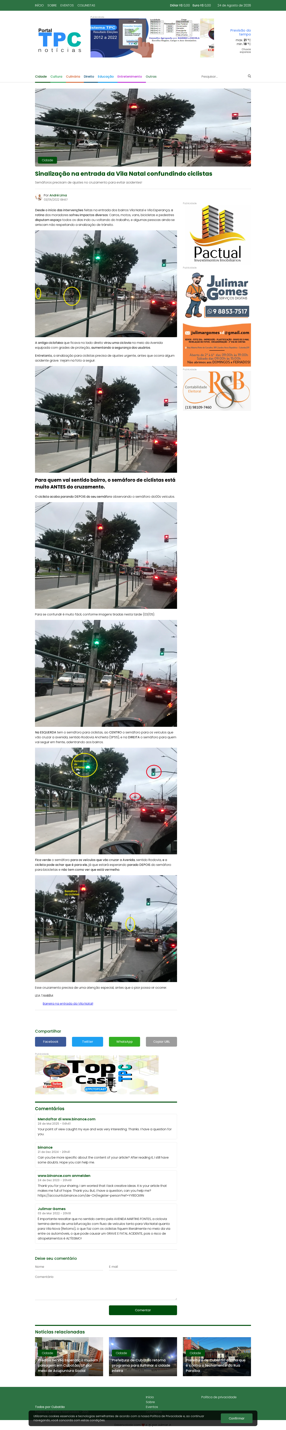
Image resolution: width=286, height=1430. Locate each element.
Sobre (52, 5)
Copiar (161, 1041)
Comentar (143, 1310)
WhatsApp (124, 1041)
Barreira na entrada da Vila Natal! (68, 1003)
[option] (152, 38)
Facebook (50, 1041)
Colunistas (86, 5)
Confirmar (237, 1418)
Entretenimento (130, 76)
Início (39, 5)
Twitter (87, 1041)
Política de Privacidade (166, 1416)
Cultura (56, 76)
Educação (106, 76)
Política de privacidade (219, 1397)
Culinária (73, 76)
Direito (89, 76)
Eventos (67, 5)
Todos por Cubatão (50, 1407)
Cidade (41, 76)
